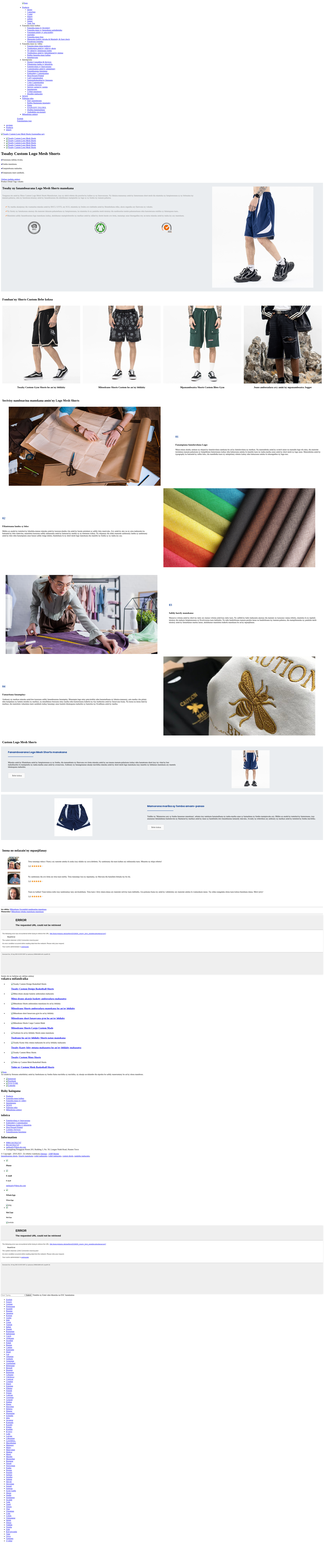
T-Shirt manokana (34, 91)
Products (25, 7)
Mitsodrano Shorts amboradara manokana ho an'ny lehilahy (43, 1008)
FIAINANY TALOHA (36, 107)
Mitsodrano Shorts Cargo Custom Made (32, 1028)
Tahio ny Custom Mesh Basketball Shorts (32, 1067)
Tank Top (31, 23)
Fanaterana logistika (35, 41)
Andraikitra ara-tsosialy (36, 112)
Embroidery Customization (38, 73)
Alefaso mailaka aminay (10, 179)
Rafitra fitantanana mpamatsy (38, 103)
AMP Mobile (53, 1154)
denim (29, 10)
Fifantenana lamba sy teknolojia (40, 64)
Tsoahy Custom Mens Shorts (26, 1057)
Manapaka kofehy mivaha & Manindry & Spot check (48, 39)
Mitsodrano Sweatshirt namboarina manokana (28, 909)
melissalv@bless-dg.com (16, 1147)
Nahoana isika (28, 98)
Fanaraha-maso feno (35, 37)
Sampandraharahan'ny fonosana (40, 80)
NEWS (25, 96)
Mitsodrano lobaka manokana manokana (27, 912)
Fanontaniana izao (24, 121)
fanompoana (32, 89)
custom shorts (67, 1156)
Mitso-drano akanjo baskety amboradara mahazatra (38, 998)
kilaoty (30, 16)
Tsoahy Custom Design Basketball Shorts (32, 988)
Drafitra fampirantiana (36, 110)
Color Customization (35, 82)
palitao (30, 19)
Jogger (30, 21)
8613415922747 (12, 1145)
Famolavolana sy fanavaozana (39, 66)
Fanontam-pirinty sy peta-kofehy (40, 32)
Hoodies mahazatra (35, 94)
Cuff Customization (35, 78)
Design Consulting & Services (39, 62)
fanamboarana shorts (9, 1156)
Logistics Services (34, 85)
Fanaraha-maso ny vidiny (16, 1101)
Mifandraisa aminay (30, 114)
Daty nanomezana (34, 101)
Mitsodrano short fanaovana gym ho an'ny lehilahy (38, 1018)
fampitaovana (32, 57)
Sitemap (43, 1154)
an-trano (9, 125)
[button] (16, 775)
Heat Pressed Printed (35, 76)
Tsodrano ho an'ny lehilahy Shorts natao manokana (38, 1038)
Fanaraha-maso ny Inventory (38, 28)
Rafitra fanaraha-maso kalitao (39, 55)
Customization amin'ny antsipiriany (41, 69)
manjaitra (31, 35)
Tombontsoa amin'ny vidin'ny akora (41, 48)
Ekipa (29, 105)
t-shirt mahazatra (40, 1156)
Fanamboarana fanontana (37, 71)
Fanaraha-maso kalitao (15, 1098)
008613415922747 (13, 1143)
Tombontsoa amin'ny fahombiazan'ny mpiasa (45, 53)
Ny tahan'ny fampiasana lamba (39, 51)
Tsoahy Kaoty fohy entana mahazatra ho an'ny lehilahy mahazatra (46, 1047)
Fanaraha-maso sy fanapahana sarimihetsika (44, 30)
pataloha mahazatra (82, 1156)
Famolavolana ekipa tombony (39, 46)
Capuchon (31, 12)
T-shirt (29, 14)
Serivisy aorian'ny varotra (37, 87)
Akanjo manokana (25, 1156)
